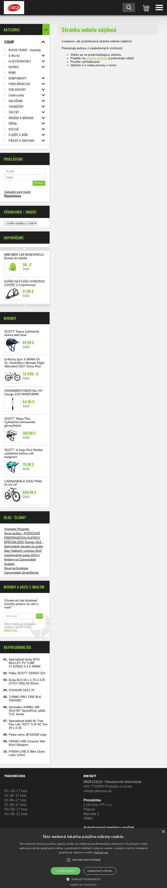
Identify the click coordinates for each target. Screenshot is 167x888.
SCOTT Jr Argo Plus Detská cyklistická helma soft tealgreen (23, 453)
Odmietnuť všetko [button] (99, 871)
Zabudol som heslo (17, 192)
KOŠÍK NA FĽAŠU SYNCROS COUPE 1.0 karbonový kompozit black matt (24, 285)
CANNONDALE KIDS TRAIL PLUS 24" (23, 482)
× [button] (163, 831)
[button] (83, 879)
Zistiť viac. (11, 630)
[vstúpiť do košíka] (145, 7)
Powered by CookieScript (83, 884)
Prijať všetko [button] (66, 871)
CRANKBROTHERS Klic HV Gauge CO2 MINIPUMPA (23, 392)
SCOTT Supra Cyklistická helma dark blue (21, 333)
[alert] (83, 858)
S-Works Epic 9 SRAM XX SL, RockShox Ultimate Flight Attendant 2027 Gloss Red (24, 363)
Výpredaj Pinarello (16, 529)
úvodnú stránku (96, 58)
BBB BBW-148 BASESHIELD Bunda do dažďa (24, 256)
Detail (26, 268)
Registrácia (12, 196)
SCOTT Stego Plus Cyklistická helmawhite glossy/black (19, 422)
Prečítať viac (101, 852)
